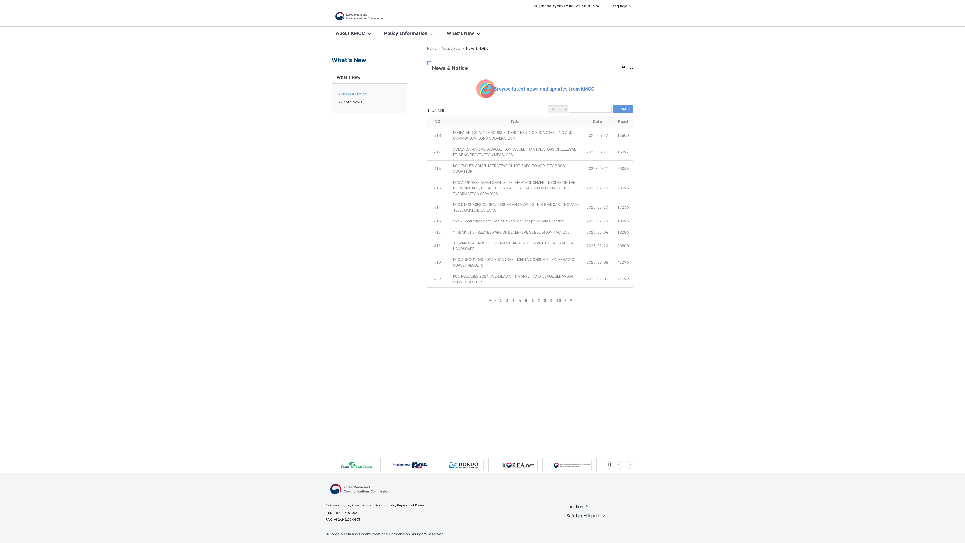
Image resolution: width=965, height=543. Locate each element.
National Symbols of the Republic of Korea (570, 6)
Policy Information (405, 33)
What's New (460, 33)
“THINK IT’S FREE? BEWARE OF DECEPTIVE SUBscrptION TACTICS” (512, 232)
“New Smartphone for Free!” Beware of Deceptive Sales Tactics (508, 221)
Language (620, 6)
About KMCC (350, 33)
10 (558, 300)
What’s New (348, 77)
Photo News (351, 102)
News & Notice (354, 94)
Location (575, 506)
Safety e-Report (583, 515)
